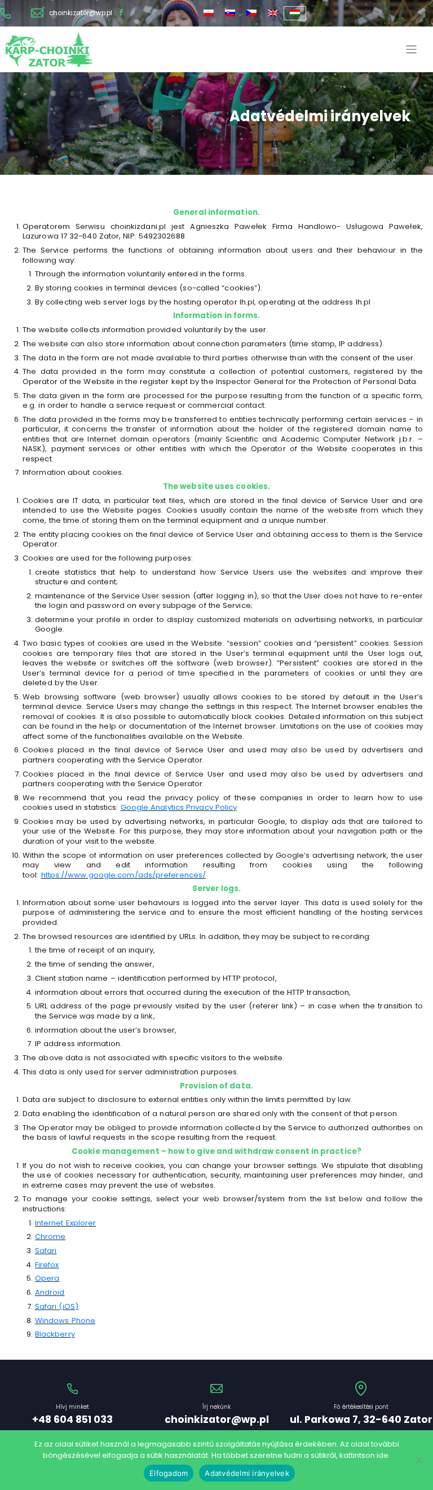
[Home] (48, 49)
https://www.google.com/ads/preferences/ (123, 875)
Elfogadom (168, 1473)
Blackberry (55, 1334)
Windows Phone (65, 1320)
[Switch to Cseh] (251, 13)
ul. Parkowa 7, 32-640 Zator (361, 1420)
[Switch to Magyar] (295, 13)
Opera (47, 1278)
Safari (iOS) (56, 1306)
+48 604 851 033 (72, 1420)
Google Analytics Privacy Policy (179, 807)
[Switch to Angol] (273, 13)
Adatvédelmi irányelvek (247, 1473)
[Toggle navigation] (411, 49)
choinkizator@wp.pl (80, 13)
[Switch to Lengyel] (208, 13)
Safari (46, 1250)
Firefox (47, 1264)
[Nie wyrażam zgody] (419, 1460)
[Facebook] (121, 13)
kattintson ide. (364, 1455)
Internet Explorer (65, 1223)
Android (50, 1292)
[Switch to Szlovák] (230, 13)
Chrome (50, 1236)
